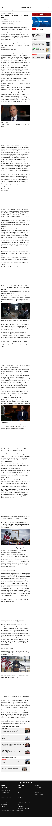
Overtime (19, 10)
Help (19, 804)
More (17, 726)
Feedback (20, 806)
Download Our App (5, 802)
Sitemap (3, 806)
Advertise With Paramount (24, 800)
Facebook (20, 789)
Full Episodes (13, 10)
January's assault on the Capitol (15, 32)
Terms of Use (38, 792)
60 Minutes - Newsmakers (7, 13)
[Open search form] (48, 7)
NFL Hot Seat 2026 (5, 790)
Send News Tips (39, 10)
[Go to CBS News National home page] (26, 7)
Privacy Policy (38, 787)
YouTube (20, 787)
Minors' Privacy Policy (40, 794)
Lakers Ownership (5, 792)
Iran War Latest (4, 789)
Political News (4, 787)
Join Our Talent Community (24, 802)
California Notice (39, 789)
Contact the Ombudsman (23, 808)
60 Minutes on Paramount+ (28, 10)
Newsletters (4, 799)
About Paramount (22, 799)
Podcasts (3, 800)
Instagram (20, 790)
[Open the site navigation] (10, 7)
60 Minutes (4, 10)
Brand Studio (4, 804)
